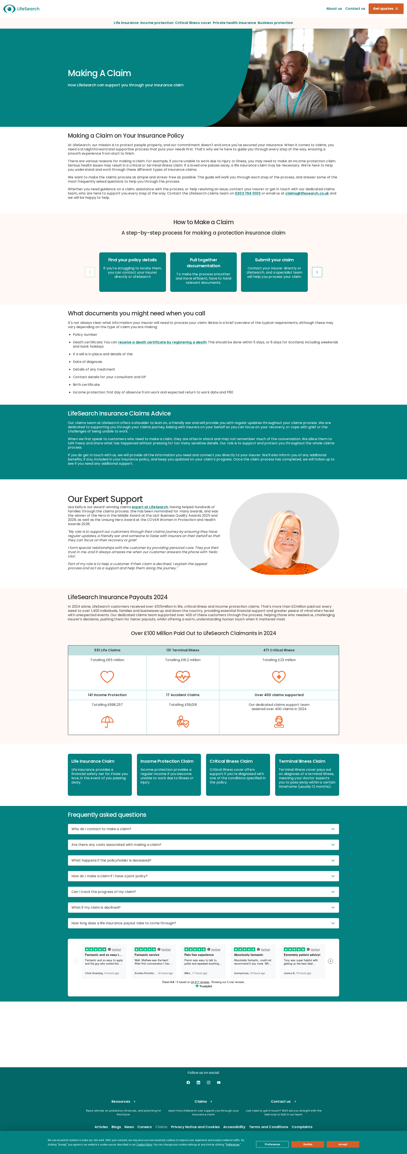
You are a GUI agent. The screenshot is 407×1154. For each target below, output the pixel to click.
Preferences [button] (233, 1144)
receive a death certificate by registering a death (162, 342)
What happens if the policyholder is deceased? (111, 860)
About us (334, 8)
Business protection (275, 23)
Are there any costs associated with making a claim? (116, 844)
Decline (307, 1144)
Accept (343, 1144)
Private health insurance (234, 23)
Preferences (272, 1144)
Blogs (116, 1127)
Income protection (156, 23)
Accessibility (234, 1127)
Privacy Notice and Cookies (195, 1127)
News (129, 1127)
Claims (161, 1127)
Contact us (355, 8)
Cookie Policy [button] (144, 1144)
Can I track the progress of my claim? (103, 891)
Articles (101, 1127)
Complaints (302, 1127)
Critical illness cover (193, 23)
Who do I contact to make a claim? (101, 829)
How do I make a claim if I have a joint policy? (109, 876)
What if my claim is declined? (96, 907)
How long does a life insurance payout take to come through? (123, 923)
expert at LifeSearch (150, 507)
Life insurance (126, 23)
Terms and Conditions (269, 1127)
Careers (144, 1127)
